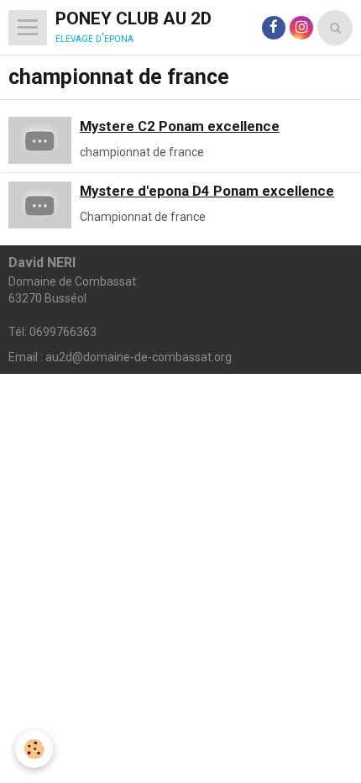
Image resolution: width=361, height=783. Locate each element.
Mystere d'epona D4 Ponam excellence (207, 190)
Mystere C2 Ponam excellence (180, 126)
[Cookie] (34, 749)
